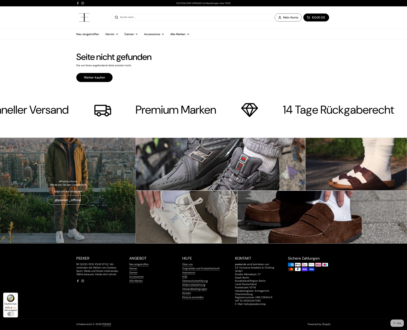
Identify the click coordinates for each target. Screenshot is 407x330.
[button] (316, 17)
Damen (133, 272)
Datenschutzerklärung (195, 280)
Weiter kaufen (94, 77)
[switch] (10, 314)
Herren (133, 268)
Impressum (188, 272)
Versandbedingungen (194, 289)
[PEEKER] (84, 17)
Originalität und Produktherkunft (201, 268)
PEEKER (106, 324)
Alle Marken (136, 280)
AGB (184, 276)
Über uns (187, 264)
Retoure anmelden (193, 297)
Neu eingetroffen (139, 264)
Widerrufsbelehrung (193, 284)
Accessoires (136, 276)
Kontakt (186, 293)
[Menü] (16, 294)
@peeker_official (68, 200)
